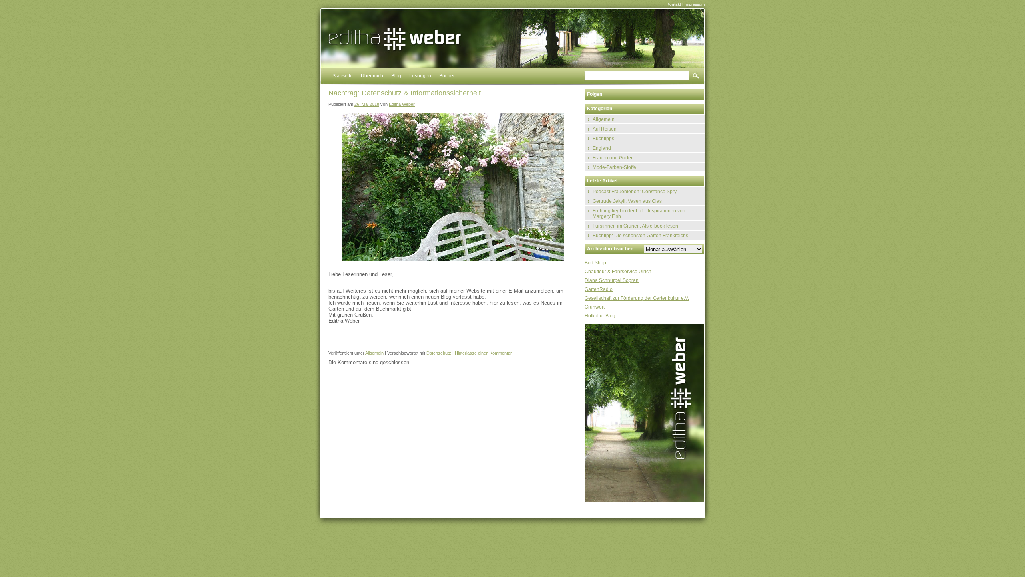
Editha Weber (402, 104)
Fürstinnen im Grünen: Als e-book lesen (635, 226)
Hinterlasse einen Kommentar (483, 353)
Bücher (447, 76)
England (602, 148)
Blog (396, 76)
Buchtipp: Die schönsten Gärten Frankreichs (640, 235)
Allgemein (374, 353)
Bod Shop (595, 263)
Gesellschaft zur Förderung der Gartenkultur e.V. (637, 298)
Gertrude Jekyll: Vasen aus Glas (627, 201)
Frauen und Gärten (613, 158)
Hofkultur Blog (600, 316)
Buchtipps (603, 138)
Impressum (695, 4)
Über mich (372, 76)
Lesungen (420, 76)
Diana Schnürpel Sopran (612, 280)
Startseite (342, 76)
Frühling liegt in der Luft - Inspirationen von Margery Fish (639, 213)
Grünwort (595, 307)
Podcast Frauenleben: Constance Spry (635, 191)
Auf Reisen (605, 129)
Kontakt (674, 4)
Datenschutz (438, 353)
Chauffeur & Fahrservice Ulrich (618, 271)
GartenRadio (599, 289)
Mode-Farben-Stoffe (614, 167)
